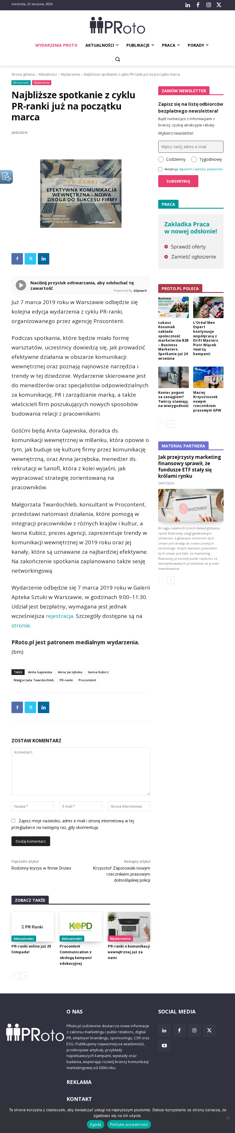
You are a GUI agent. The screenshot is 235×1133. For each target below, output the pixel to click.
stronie (20, 625)
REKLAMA (78, 1082)
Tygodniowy (210, 159)
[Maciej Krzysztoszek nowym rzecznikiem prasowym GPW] (208, 377)
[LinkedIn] (187, 5)
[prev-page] (15, 976)
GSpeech (139, 290)
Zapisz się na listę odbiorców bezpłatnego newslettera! (190, 107)
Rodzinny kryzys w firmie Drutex (41, 868)
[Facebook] (198, 5)
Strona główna (23, 74)
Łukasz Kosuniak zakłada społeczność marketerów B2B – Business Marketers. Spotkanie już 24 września (173, 340)
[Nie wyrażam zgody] (228, 1118)
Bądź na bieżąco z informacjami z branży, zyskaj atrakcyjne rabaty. (186, 122)
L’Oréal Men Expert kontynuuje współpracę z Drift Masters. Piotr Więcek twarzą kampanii (206, 338)
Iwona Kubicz (98, 672)
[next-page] (24, 976)
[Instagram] (208, 5)
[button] (117, 59)
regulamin (186, 169)
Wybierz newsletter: (176, 133)
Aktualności (47, 74)
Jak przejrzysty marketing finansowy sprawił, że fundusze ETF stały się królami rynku (189, 466)
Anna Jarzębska (70, 672)
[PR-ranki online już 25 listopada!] (32, 927)
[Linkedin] (43, 259)
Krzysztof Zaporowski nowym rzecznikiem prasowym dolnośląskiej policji (121, 874)
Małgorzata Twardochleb (34, 680)
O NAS (74, 1011)
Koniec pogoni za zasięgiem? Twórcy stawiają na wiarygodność (173, 399)
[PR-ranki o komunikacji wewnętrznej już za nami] (129, 927)
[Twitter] (219, 5)
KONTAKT (79, 1098)
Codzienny (175, 159)
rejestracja (59, 616)
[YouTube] (164, 1046)
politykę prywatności (209, 169)
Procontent (87, 680)
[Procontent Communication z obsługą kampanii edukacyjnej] (81, 927)
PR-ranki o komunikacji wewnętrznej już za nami (129, 952)
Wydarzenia (70, 74)
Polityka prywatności (129, 1124)
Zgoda (95, 1124)
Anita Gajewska (40, 672)
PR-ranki (66, 680)
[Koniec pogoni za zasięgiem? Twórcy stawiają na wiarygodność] (173, 377)
